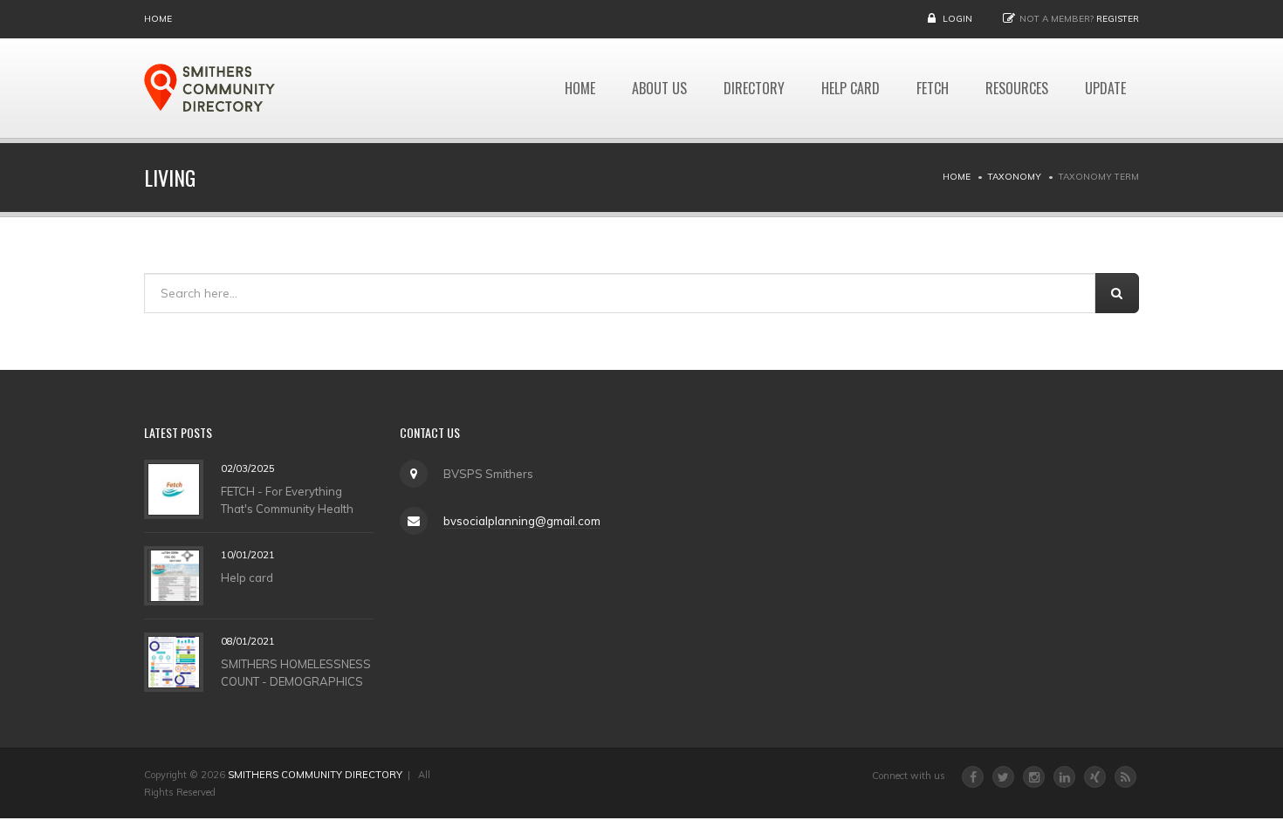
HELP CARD (850, 88)
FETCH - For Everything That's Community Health (287, 499)
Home (158, 18)
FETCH (932, 88)
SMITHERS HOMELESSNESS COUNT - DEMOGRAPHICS (296, 671)
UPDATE (1105, 88)
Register (1117, 18)
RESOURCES (1016, 88)
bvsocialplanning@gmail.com (521, 521)
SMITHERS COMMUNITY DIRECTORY (315, 775)
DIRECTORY (754, 88)
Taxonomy (1014, 176)
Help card (247, 577)
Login (957, 18)
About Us (659, 88)
